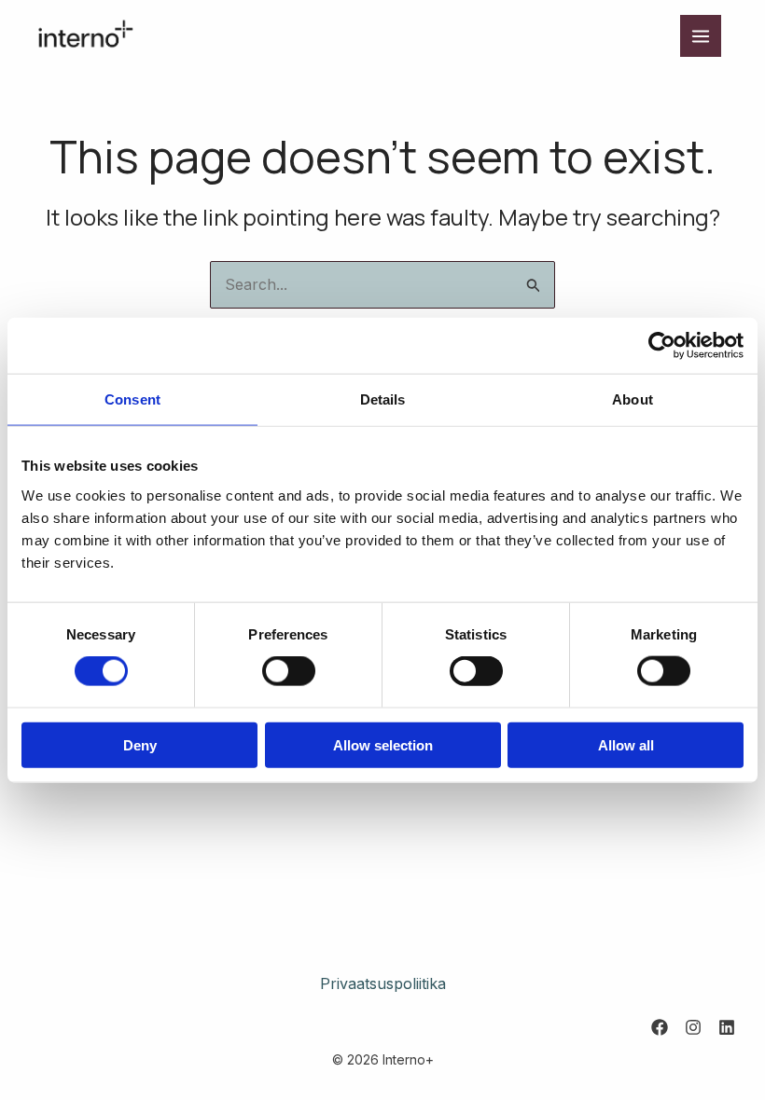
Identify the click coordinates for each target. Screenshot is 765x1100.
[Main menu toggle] (700, 35)
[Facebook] (659, 1027)
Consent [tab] (132, 399)
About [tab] (632, 399)
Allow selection (383, 744)
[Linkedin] (726, 1027)
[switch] (288, 671)
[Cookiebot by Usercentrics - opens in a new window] (662, 346)
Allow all (626, 744)
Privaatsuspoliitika (383, 983)
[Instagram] (693, 1027)
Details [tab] (383, 399)
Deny (140, 744)
